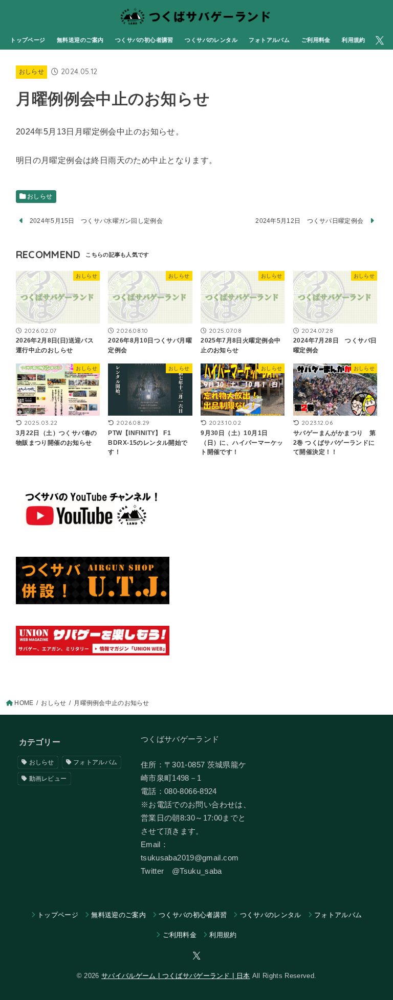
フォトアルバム (269, 40)
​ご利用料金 (316, 40)
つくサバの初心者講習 (144, 40)
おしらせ (31, 71)
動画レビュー (48, 778)
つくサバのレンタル (211, 40)
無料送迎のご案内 (80, 40)
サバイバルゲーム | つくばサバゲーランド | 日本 (175, 976)
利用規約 (353, 40)
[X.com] (379, 40)
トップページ (27, 40)
